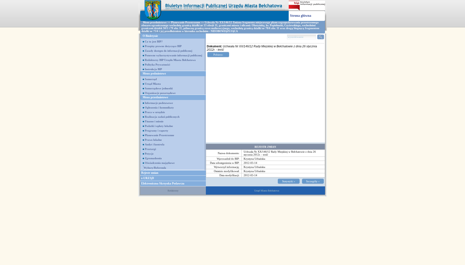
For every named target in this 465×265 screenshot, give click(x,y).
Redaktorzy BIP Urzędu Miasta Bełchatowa (170, 59)
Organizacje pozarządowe (160, 92)
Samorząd (151, 79)
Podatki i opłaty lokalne (159, 125)
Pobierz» (218, 54)
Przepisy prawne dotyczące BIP (163, 46)
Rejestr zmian (149, 172)
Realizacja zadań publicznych (162, 116)
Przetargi (150, 149)
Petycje (149, 153)
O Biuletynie (150, 36)
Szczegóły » (313, 181)
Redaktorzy (173, 190)
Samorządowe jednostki (159, 88)
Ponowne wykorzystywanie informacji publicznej (173, 55)
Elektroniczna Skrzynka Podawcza (162, 183)
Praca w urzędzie (155, 112)
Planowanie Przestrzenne (185, 22)
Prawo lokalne (153, 139)
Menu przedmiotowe (155, 22)
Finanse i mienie (154, 121)
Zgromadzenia (153, 158)
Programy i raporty (156, 130)
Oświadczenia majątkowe (160, 162)
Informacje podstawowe (159, 102)
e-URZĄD (147, 178)
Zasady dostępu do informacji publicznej (168, 50)
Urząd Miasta (153, 83)
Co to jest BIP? (154, 41)
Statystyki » (288, 181)
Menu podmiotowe (154, 73)
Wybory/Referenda (155, 167)
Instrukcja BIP (153, 69)
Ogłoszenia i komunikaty (159, 107)
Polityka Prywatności (157, 64)
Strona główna (300, 15)
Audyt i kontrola (154, 144)
